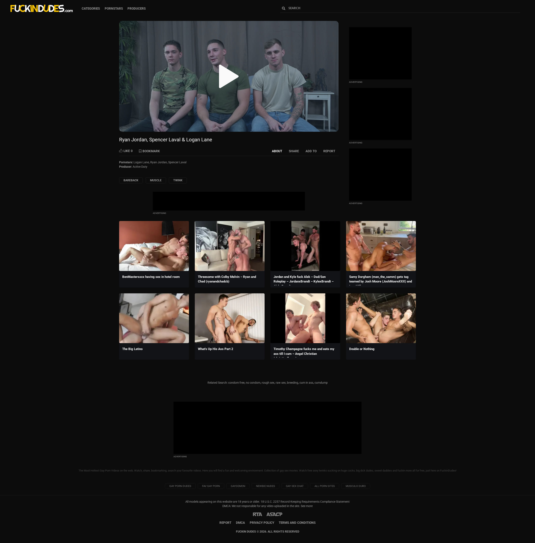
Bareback (131, 180)
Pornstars (114, 8)
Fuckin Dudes (41, 8)
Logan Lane (141, 162)
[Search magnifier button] (284, 8)
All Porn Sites (325, 486)
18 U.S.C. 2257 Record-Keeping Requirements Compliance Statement (305, 501)
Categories (91, 8)
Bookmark (151, 151)
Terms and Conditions (297, 523)
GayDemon (238, 486)
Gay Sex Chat (295, 486)
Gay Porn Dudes (180, 486)
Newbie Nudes (265, 486)
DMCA (240, 523)
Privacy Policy (262, 523)
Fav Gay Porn (211, 486)
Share (294, 151)
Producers (136, 8)
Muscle (156, 180)
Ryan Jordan (158, 162)
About (277, 151)
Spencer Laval (177, 162)
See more (307, 506)
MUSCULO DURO (356, 486)
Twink (177, 180)
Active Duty (140, 166)
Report (329, 151)
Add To (311, 151)
